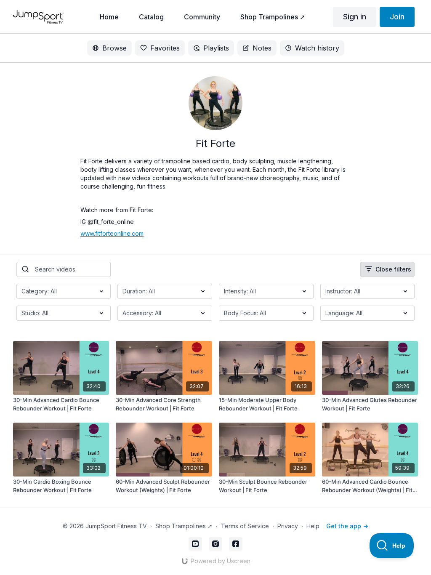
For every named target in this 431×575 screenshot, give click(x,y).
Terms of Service (245, 526)
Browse (114, 48)
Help (312, 526)
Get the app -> (347, 526)
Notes (262, 48)
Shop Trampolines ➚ (184, 526)
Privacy (287, 526)
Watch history (317, 48)
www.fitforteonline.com (112, 233)
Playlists (216, 48)
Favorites (165, 48)
